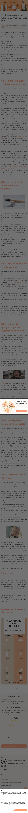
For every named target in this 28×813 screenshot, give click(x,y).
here (2, 805)
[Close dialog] (26, 399)
